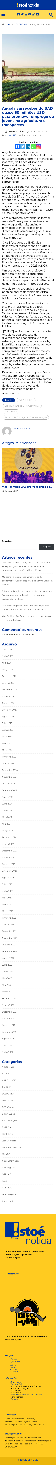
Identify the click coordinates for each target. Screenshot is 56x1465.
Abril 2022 (6, 985)
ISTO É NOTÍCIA (16, 131)
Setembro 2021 (9, 1032)
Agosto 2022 (8, 958)
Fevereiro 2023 (9, 918)
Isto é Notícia (11, 411)
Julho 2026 (7, 649)
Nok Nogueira (8, 1167)
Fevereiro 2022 (9, 998)
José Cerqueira (9, 1141)
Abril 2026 (6, 663)
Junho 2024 (7, 810)
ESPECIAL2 (7, 1134)
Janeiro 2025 (8, 763)
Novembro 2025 (9, 696)
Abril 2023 (6, 904)
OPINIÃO (6, 1174)
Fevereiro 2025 (9, 757)
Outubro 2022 (8, 945)
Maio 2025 (7, 736)
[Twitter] (22, 14)
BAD (31, 400)
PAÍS (4, 1181)
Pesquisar (7, 541)
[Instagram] (38, 146)
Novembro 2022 (10, 938)
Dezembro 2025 (9, 689)
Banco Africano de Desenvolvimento (22, 406)
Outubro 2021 (8, 1025)
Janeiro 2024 (8, 844)
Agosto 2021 (8, 1038)
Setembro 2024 (9, 790)
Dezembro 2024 (10, 770)
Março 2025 (7, 750)
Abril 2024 (6, 824)
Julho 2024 (7, 804)
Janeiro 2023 (8, 924)
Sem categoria (9, 1194)
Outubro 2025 (8, 703)
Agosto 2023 (8, 877)
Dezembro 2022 (10, 931)
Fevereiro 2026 (9, 676)
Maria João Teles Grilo (12, 1147)
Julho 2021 (7, 1045)
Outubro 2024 (8, 783)
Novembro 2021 (9, 1018)
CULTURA (6, 1087)
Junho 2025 (7, 730)
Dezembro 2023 (10, 851)
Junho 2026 (7, 656)
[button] (2, 14)
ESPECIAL (7, 1127)
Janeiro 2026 (8, 683)
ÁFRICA (6, 1073)
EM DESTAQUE (9, 1120)
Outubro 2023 (8, 864)
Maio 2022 (7, 978)
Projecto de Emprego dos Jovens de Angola (26, 417)
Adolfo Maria (8, 1067)
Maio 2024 (7, 817)
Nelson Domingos (10, 1161)
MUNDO (6, 1154)
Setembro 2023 (9, 871)
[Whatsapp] (33, 146)
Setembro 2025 (9, 710)
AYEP (21, 400)
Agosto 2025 (8, 716)
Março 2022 (7, 992)
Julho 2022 (7, 965)
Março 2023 (7, 911)
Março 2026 (7, 669)
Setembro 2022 (9, 951)
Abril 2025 (6, 743)
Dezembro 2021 (9, 1012)
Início (8, 24)
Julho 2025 (7, 723)
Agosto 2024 (8, 797)
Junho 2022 (7, 971)
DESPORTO (8, 1094)
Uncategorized (9, 1201)
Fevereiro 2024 (9, 837)
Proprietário (12, 1273)
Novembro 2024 (10, 777)
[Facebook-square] (18, 14)
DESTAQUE (7, 1100)
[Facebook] (17, 146)
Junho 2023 (7, 891)
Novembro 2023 (10, 857)
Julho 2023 (7, 884)
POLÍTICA (7, 1188)
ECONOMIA (21, 24)
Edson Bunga (8, 1114)
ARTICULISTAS (9, 1080)
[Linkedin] (37, 14)
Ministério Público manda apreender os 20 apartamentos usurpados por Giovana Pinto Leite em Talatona (27, 581)
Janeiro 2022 (8, 1005)
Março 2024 (7, 830)
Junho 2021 (7, 1052)
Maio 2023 (7, 898)
